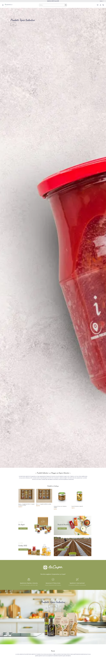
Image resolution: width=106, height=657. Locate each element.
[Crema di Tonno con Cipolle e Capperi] (62, 497)
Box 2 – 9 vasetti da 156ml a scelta (43, 504)
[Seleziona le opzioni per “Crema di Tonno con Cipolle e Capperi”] (62, 502)
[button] (23, 528)
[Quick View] (29, 500)
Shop (13, 24)
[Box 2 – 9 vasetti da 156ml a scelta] (44, 496)
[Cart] (103, 5)
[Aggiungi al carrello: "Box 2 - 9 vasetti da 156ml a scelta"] (44, 500)
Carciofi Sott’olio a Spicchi (77, 506)
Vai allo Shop (53, 606)
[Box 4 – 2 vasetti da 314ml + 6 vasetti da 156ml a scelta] (26, 496)
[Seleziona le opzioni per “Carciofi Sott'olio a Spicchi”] (79, 502)
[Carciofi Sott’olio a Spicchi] (79, 497)
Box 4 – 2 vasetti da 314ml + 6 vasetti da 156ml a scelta (26, 505)
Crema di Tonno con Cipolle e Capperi (60, 507)
